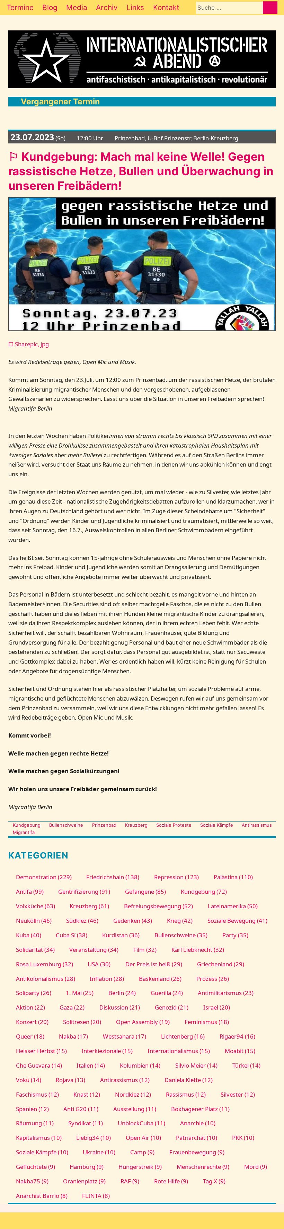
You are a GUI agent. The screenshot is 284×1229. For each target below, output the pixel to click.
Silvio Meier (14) (196, 1065)
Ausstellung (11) (134, 1109)
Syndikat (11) (85, 1123)
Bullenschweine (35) (180, 935)
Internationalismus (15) (179, 1051)
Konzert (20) (32, 1022)
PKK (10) (243, 1138)
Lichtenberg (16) (183, 1036)
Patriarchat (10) (196, 1138)
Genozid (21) (171, 1007)
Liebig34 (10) (93, 1138)
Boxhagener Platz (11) (200, 1109)
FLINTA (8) (96, 1196)
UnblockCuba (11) (141, 1123)
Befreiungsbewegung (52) (158, 906)
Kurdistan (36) (121, 935)
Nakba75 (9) (32, 1181)
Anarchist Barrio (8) (41, 1196)
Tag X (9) (214, 1181)
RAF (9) (130, 1181)
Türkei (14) (246, 1065)
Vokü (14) (28, 1080)
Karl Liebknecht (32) (197, 950)
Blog (49, 7)
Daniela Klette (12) (189, 1080)
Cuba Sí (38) (71, 935)
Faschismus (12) (37, 1094)
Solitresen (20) (82, 1022)
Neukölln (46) (33, 921)
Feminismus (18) (207, 1022)
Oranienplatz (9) (84, 1181)
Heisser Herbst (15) (41, 1051)
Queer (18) (30, 1036)
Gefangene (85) (145, 891)
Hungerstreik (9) (140, 1167)
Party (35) (235, 935)
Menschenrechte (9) (203, 1167)
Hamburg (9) (87, 1167)
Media (76, 7)
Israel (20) (216, 1007)
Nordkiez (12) (133, 1094)
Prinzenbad (104, 825)
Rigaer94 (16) (237, 1036)
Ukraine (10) (99, 1152)
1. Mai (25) (80, 993)
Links (135, 7)
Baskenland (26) (160, 979)
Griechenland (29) (220, 964)
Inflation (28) (107, 979)
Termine (20, 7)
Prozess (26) (212, 979)
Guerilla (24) (167, 993)
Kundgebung (27, 825)
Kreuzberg (136, 825)
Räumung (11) (34, 1123)
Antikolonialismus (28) (45, 979)
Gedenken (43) (132, 921)
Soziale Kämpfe (216, 825)
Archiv (107, 7)
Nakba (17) (73, 1036)
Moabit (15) (240, 1051)
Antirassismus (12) (125, 1080)
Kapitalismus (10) (38, 1138)
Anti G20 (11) (80, 1109)
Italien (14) (91, 1065)
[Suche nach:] (229, 7)
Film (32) (145, 950)
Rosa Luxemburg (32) (44, 964)
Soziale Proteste (174, 825)
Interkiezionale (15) (107, 1051)
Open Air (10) (143, 1138)
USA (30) (99, 964)
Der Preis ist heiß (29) (153, 964)
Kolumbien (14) (140, 1065)
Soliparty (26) (33, 993)
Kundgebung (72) (204, 891)
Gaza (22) (72, 1007)
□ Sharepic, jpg (28, 344)
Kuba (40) (28, 935)
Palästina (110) (233, 877)
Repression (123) (176, 877)
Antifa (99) (29, 891)
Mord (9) (255, 1167)
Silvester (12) (238, 1094)
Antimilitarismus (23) (225, 993)
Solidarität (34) (35, 950)
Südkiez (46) (82, 921)
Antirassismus (257, 825)
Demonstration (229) (43, 877)
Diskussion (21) (119, 1007)
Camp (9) (142, 1152)
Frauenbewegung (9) (196, 1152)
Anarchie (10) (197, 1123)
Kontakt (166, 7)
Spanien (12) (32, 1109)
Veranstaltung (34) (93, 950)
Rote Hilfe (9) (171, 1181)
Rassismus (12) (186, 1094)
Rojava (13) (70, 1080)
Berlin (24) (122, 993)
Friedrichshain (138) (112, 877)
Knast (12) (86, 1094)
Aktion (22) (30, 1007)
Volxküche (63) (35, 906)
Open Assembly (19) (143, 1022)
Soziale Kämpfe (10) (42, 1152)
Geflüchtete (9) (35, 1167)
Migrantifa (24, 832)
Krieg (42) (180, 921)
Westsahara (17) (124, 1036)
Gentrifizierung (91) (84, 891)
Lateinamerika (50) (233, 906)
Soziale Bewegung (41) (237, 921)
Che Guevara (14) (39, 1065)
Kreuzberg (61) (89, 906)
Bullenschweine (66, 825)
